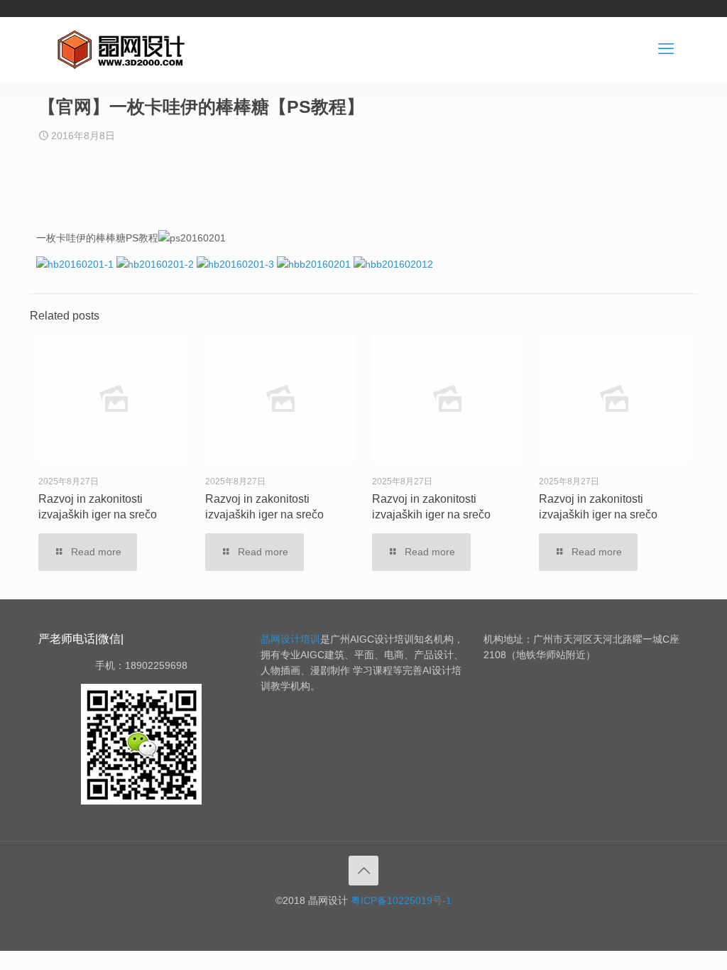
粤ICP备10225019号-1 (401, 900)
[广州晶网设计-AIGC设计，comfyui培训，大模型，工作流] (124, 49)
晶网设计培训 (290, 639)
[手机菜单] (666, 49)
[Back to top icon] (363, 870)
